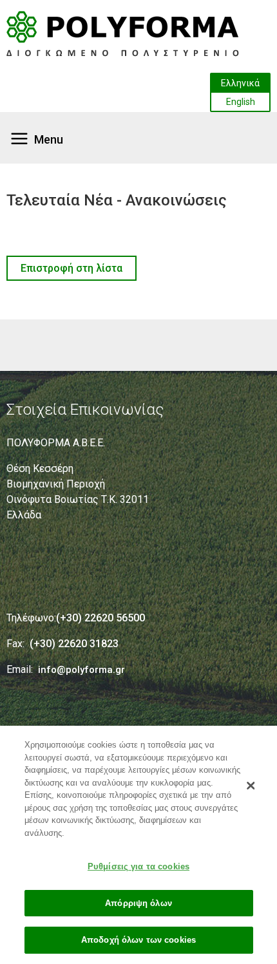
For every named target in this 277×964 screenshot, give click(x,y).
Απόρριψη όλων (138, 903)
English (240, 102)
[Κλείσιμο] (250, 785)
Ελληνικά (240, 83)
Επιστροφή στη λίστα (71, 268)
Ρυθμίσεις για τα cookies (138, 866)
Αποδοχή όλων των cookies (138, 940)
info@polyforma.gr (81, 670)
